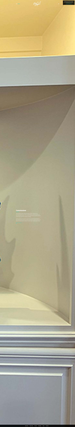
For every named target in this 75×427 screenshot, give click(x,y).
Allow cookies (68, 3)
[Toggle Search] (58, 3)
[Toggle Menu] (16, 3)
